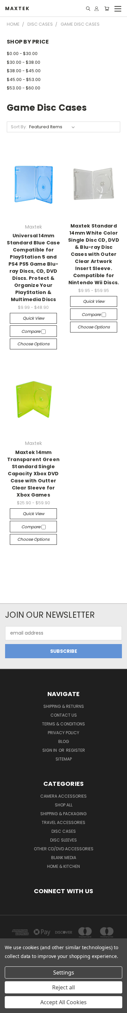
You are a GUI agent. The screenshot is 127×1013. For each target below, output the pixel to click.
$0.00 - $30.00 (22, 53)
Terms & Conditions (63, 724)
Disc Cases (63, 831)
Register (75, 750)
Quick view (33, 318)
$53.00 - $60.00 (23, 88)
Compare (31, 331)
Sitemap (64, 759)
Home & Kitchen (63, 866)
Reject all (63, 987)
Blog (63, 741)
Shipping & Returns (63, 706)
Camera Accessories (63, 796)
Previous (10, 1006)
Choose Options (33, 344)
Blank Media (63, 857)
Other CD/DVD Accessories (63, 849)
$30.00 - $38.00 (23, 62)
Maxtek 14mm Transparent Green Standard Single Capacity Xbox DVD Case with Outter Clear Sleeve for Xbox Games (33, 473)
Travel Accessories (63, 822)
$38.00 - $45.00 (24, 71)
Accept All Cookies (63, 1002)
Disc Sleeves (63, 840)
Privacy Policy (63, 733)
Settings (63, 972)
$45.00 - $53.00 (24, 79)
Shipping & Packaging (63, 814)
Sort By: (19, 127)
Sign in (50, 750)
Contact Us (63, 715)
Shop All (63, 805)
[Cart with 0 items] (106, 9)
